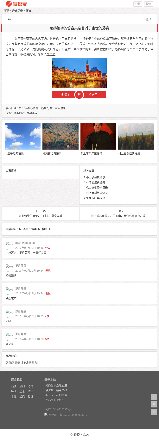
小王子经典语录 (14, 153)
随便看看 (16, 386)
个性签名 (16, 396)
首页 (6, 10)
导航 (138, 3)
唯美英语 (33, 391)
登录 (17, 362)
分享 (94, 94)
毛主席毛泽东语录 (91, 153)
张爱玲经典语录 (95, 198)
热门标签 (24, 386)
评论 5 (147, 19)
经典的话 (19, 113)
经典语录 (17, 10)
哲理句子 (33, 396)
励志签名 (24, 391)
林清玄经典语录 (51, 153)
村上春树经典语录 (129, 153)
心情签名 (33, 386)
